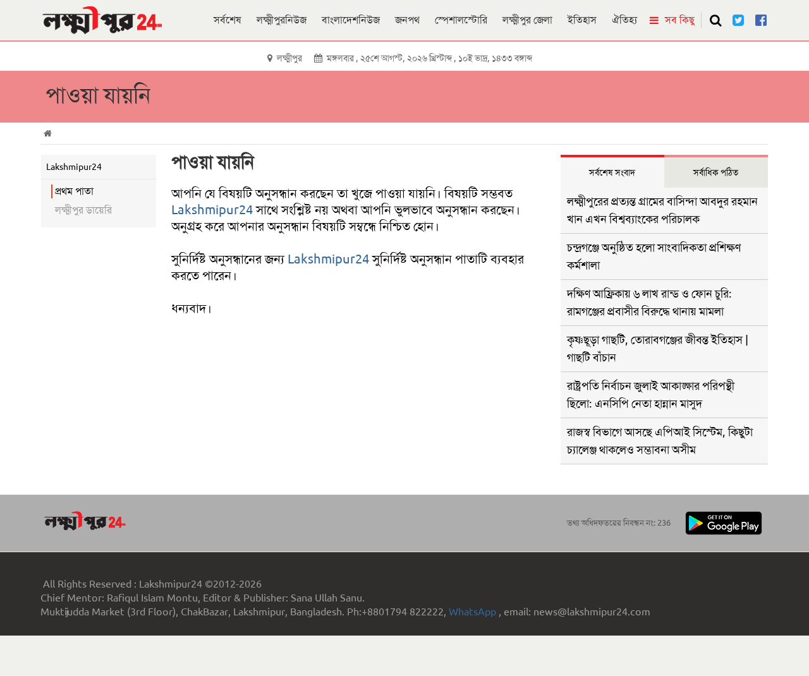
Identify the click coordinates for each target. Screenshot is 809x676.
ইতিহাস (582, 20)
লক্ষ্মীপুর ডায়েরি (83, 210)
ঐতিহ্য (624, 20)
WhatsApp (474, 612)
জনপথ (407, 20)
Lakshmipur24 (212, 210)
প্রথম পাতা (74, 191)
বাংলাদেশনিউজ (351, 20)
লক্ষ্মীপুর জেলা (527, 20)
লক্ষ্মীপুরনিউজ (282, 20)
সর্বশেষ (227, 20)
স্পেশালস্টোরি (461, 20)
